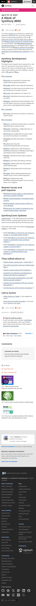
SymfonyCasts (5, 218)
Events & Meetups (7, 564)
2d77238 (7, 134)
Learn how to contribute (9, 461)
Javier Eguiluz (20, 25)
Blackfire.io (14, 1)
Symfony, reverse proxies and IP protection (16, 270)
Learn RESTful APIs (7, 551)
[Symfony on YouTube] (2, 595)
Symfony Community (7, 558)
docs (17, 72)
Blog (20, 483)
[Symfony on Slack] (8, 590)
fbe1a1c (7, 124)
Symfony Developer (11, 333)
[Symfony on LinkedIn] (23, 590)
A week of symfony (17, 312)
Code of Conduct (6, 577)
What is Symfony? (7, 483)
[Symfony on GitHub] (2, 590)
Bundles (4, 521)
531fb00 (7, 113)
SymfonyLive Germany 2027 (10, 10)
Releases (21, 508)
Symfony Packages (7, 492)
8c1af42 (7, 93)
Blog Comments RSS (10, 372)
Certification (5, 532)
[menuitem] (9, 486)
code (9, 72)
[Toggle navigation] (33, 5)
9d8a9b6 (7, 139)
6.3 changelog (7, 120)
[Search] (34, 1)
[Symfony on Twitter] (13, 590)
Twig (20, 516)
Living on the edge (24, 505)
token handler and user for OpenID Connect (19, 41)
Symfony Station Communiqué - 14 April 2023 (17, 262)
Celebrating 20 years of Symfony (17, 473)
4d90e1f (7, 168)
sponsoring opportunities (11, 326)
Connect (28, 1)
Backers (3, 575)
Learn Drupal (5, 548)
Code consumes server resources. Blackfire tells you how (11, 387)
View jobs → (29, 333)
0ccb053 (7, 80)
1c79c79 (7, 144)
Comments (6, 344)
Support (3, 583)
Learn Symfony (6, 510)
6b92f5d (7, 129)
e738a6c (7, 173)
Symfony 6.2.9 (12, 34)
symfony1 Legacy (6, 505)
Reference (4, 518)
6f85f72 (7, 149)
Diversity (21, 503)
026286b (7, 85)
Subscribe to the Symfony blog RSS (14, 301)
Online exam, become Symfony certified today (19, 402)
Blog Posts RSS (8, 369)
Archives (6, 365)
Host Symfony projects (25, 541)
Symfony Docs (5, 513)
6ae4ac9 (7, 88)
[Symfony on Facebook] (28, 590)
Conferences (22, 500)
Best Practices (5, 524)
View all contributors (8, 446)
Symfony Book (5, 516)
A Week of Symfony (24, 489)
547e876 (7, 96)
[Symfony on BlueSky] (8, 595)
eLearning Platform (7, 529)
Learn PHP (4, 542)
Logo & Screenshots (7, 500)
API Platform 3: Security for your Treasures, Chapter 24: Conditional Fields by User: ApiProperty (19, 251)
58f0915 (7, 160)
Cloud (20, 494)
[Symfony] (15, 6)
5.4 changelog (7, 76)
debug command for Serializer (24, 47)
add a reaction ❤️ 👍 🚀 (13, 30)
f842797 (7, 178)
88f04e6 (7, 163)
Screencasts (5, 537)
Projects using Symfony (8, 566)
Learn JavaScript (6, 545)
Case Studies (23, 492)
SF (2, 1)
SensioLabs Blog (24, 519)
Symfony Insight (24, 513)
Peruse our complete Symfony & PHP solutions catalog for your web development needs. (17, 417)
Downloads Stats (6, 580)
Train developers (24, 529)
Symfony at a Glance (7, 489)
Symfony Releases (7, 494)
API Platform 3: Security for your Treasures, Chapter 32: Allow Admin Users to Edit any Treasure (19, 240)
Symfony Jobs (5, 572)
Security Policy (5, 497)
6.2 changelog (7, 109)
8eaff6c (7, 156)
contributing (28, 320)
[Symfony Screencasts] (18, 595)
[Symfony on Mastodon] (18, 590)
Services (21, 524)
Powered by (22, 546)
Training (4, 527)
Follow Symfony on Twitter (11, 296)
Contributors (5, 569)
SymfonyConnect (6, 561)
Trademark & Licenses (8, 503)
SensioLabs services (25, 527)
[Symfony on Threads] (13, 595)
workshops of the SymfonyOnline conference (15, 51)
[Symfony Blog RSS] (23, 595)
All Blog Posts (23, 486)
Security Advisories (24, 511)
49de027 (7, 101)
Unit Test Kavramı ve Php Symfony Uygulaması (17, 288)
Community (5, 556)
